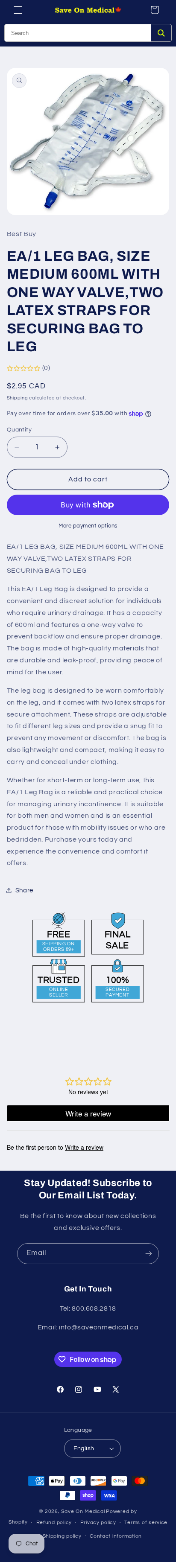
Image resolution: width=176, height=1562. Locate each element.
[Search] (161, 32)
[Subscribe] (148, 1253)
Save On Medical (83, 1511)
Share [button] (24, 890)
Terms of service (145, 1522)
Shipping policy (62, 1536)
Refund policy (54, 1522)
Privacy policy (98, 1522)
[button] (18, 10)
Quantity (19, 430)
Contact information (116, 1536)
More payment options (88, 526)
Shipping (17, 398)
